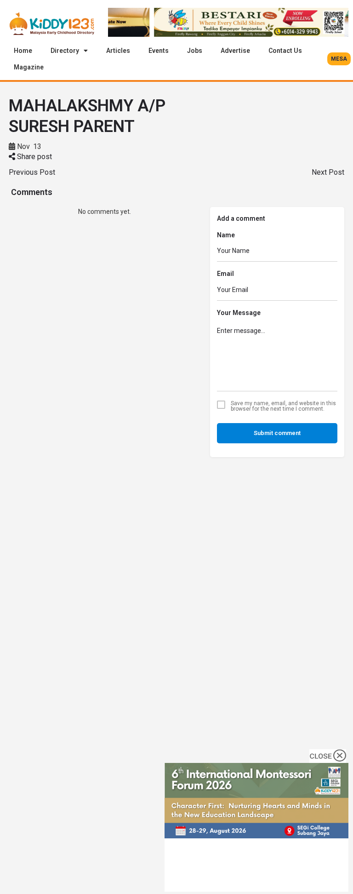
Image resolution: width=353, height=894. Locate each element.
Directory (65, 50)
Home (23, 50)
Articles (118, 50)
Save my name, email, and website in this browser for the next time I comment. (283, 406)
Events (158, 50)
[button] (339, 58)
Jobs (194, 50)
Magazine (29, 67)
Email (225, 273)
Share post (33, 156)
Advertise (235, 50)
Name (226, 235)
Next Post (328, 172)
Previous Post (32, 172)
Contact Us (285, 50)
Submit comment (277, 433)
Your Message (239, 312)
